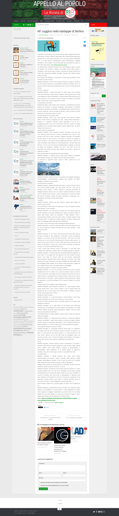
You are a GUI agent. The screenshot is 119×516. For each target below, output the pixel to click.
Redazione (76, 21)
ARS (21, 307)
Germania (15, 319)
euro (18, 313)
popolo (14, 324)
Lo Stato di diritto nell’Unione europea (101, 262)
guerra (27, 319)
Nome (40, 472)
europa (22, 313)
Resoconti (99, 168)
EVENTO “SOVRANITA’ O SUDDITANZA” (101, 203)
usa (22, 335)
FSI (29, 317)
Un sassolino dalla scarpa (26, 113)
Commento (42, 463)
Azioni (41, 21)
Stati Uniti (23, 330)
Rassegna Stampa (49, 21)
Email (65, 472)
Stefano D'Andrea (19, 333)
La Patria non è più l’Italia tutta (25, 110)
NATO (29, 322)
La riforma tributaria (19, 245)
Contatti (60, 503)
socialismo (25, 326)
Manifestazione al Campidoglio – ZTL (101, 183)
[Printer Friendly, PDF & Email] (41, 402)
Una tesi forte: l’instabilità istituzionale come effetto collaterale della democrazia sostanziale (23, 105)
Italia (25, 321)
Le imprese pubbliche (20, 263)
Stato (27, 330)
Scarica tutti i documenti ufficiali (22, 292)
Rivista (26, 48)
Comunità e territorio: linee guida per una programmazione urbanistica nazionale (22, 287)
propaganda (18, 324)
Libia (21, 322)
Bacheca (16, 21)
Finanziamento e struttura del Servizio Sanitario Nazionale (23, 281)
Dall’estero (69, 21)
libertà (18, 322)
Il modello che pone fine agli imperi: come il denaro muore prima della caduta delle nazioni (23, 98)
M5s (23, 322)
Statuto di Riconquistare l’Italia (22, 219)
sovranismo (18, 328)
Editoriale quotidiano (32, 21)
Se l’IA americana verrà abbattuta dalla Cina (101, 119)
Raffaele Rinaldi (43, 35)
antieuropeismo (16, 307)
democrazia (29, 311)
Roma (14, 326)
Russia (17, 326)
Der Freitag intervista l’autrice (59, 65)
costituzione (18, 311)
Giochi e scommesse (20, 260)
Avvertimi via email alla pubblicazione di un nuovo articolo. (55, 485)
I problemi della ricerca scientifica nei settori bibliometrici (23, 272)
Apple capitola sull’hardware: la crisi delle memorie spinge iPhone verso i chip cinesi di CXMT (101, 108)
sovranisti (27, 329)
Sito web (41, 477)
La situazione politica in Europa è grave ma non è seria (26, 208)
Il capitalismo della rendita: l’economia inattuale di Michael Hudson (26, 173)
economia (15, 313)
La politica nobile (24, 57)
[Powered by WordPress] (19, 513)
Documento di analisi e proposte (22, 222)
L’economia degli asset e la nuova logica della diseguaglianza (26, 143)
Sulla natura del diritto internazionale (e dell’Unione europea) (27, 198)
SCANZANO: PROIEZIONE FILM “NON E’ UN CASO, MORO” (100, 217)
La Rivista (23, 21)
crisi (24, 311)
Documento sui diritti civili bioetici (23, 242)
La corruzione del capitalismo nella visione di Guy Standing (26, 153)
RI (82, 21)
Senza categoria (28, 195)
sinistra (20, 326)
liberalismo (32, 321)
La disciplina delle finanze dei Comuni (24, 257)
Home (60, 500)
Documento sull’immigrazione (22, 248)
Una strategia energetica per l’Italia (23, 277)
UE (26, 332)
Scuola (16, 235)
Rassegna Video (60, 21)
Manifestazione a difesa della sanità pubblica (101, 172)
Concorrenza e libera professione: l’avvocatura (22, 267)
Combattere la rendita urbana (22, 239)
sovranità (16, 330)
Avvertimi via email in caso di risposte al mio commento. (54, 482)
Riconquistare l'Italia (26, 324)
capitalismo (23, 309)
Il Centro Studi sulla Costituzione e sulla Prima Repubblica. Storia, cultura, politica (100, 242)
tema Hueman (32, 513)
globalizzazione (22, 319)
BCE (19, 309)
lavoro (28, 321)
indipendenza (21, 321)
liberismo (15, 322)
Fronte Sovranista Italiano (20, 316)
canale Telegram (58, 402)
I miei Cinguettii (17, 29)
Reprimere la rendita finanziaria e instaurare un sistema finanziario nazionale (22, 227)
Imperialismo (16, 321)
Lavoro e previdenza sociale (21, 232)
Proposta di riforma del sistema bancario (21, 253)
